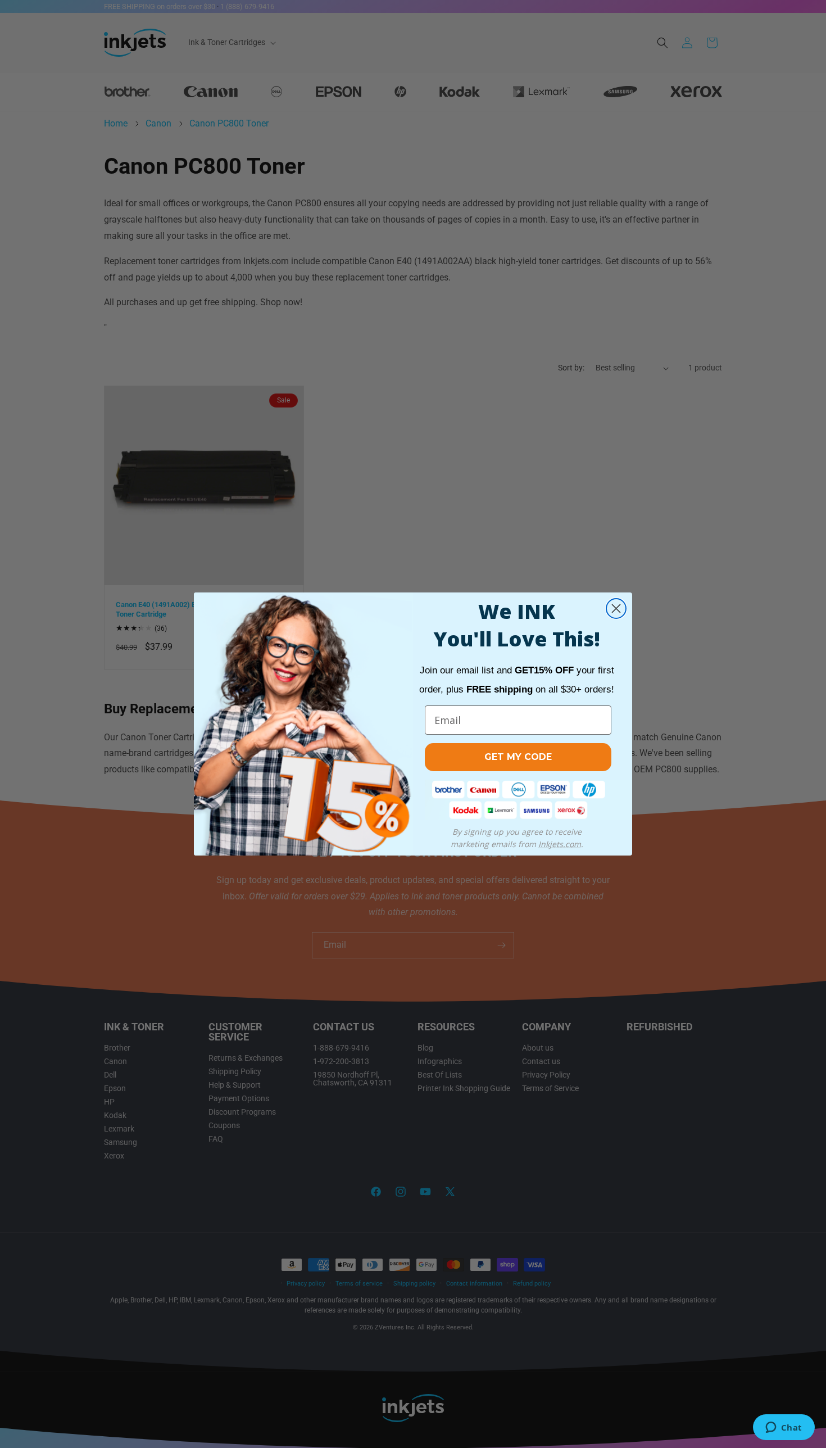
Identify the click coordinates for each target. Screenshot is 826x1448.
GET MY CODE (518, 757)
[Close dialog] (616, 608)
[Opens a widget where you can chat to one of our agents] (783, 1428)
